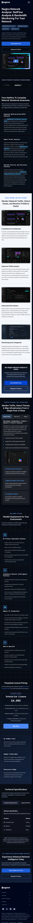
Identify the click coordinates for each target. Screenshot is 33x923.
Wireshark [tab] (6, 416)
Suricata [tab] (17, 416)
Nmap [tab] (26, 416)
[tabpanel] (16, 826)
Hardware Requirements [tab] (10, 803)
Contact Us (4, 904)
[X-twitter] (6, 909)
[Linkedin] (10, 909)
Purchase (4, 895)
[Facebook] (3, 909)
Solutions (4, 892)
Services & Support (6, 898)
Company (4, 901)
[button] (23, 2)
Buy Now (16, 726)
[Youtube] (14, 909)
